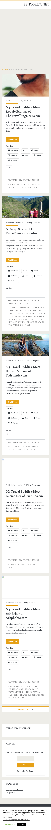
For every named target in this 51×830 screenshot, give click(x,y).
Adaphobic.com (29, 686)
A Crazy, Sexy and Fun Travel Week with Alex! (25, 207)
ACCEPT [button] (21, 824)
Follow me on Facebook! (18, 728)
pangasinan (22, 319)
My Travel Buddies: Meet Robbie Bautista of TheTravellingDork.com (25, 85)
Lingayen (28, 316)
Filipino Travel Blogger (21, 689)
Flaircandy (14, 447)
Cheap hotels (10, 793)
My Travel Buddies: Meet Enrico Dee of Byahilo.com (25, 469)
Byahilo (12, 564)
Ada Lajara (13, 686)
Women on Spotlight (19, 303)
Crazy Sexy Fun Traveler (22, 313)
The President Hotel (19, 325)
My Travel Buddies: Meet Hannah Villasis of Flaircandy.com (25, 345)
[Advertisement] (25, 35)
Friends (26, 447)
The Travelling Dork (27, 187)
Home (5, 69)
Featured (13, 180)
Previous (21, 709)
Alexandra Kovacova (19, 308)
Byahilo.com (24, 564)
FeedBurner (30, 771)
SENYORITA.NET (36, 5)
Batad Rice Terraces (30, 311)
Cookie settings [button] (9, 825)
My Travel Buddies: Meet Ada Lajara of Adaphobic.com (25, 587)
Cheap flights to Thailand (14, 790)
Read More (13, 140)
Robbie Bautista (16, 184)
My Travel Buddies (29, 180)
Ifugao (18, 316)
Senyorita (33, 101)
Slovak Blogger (35, 322)
